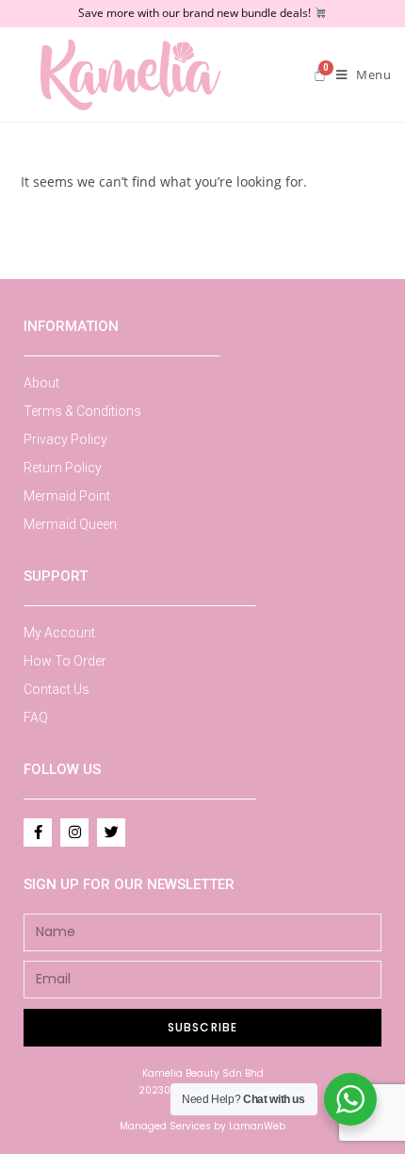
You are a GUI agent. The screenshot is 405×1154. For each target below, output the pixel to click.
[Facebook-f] (38, 832)
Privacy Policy (65, 439)
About (41, 382)
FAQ (36, 717)
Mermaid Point (67, 495)
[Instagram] (74, 832)
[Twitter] (111, 832)
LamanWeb (257, 1126)
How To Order (65, 660)
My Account (59, 632)
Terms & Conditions (82, 411)
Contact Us (56, 689)
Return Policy (63, 467)
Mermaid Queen (70, 524)
